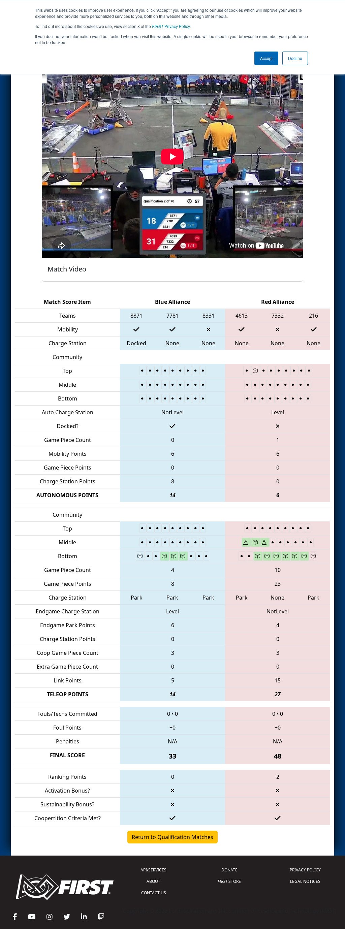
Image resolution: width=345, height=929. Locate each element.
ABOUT (153, 881)
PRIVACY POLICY (305, 870)
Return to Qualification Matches (172, 837)
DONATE (229, 870)
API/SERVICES (153, 870)
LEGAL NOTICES (305, 881)
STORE (229, 881)
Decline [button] (295, 58)
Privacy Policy (171, 26)
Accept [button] (266, 58)
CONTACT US (153, 893)
